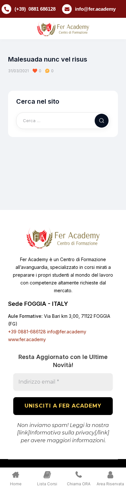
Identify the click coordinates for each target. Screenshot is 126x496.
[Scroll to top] (116, 479)
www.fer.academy (27, 339)
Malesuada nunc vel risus (47, 59)
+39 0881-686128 (27, 331)
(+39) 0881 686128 (35, 9)
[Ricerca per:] (63, 120)
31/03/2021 (18, 70)
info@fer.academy (95, 9)
